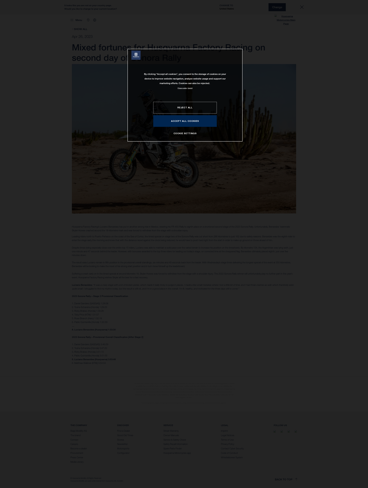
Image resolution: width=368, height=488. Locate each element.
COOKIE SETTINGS (185, 133)
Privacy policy (182, 88)
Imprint (190, 88)
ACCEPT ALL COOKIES (185, 121)
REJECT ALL (185, 107)
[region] (185, 95)
